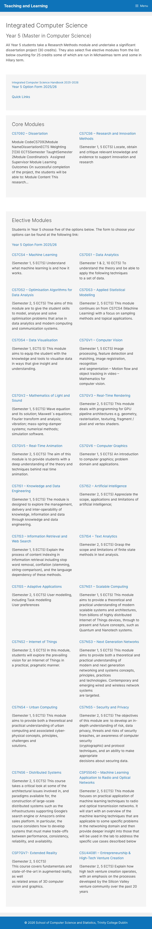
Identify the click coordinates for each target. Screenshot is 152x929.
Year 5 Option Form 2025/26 (34, 87)
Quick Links (21, 97)
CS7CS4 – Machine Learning (34, 255)
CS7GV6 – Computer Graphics (103, 446)
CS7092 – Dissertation (30, 133)
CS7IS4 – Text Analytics (98, 536)
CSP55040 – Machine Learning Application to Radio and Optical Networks (104, 777)
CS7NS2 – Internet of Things (34, 642)
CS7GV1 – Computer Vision (101, 340)
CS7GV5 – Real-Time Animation (37, 446)
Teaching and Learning (26, 6)
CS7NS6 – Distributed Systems (36, 772)
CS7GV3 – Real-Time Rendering (104, 395)
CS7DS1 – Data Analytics (99, 255)
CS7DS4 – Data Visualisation (35, 340)
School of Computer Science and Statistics (66, 922)
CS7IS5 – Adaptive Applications (37, 587)
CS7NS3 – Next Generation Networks (109, 642)
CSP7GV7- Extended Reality (34, 853)
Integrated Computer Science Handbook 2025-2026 (45, 82)
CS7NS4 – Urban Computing (34, 707)
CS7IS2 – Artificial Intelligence (103, 486)
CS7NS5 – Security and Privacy (104, 707)
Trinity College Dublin (112, 922)
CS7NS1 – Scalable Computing (103, 587)
